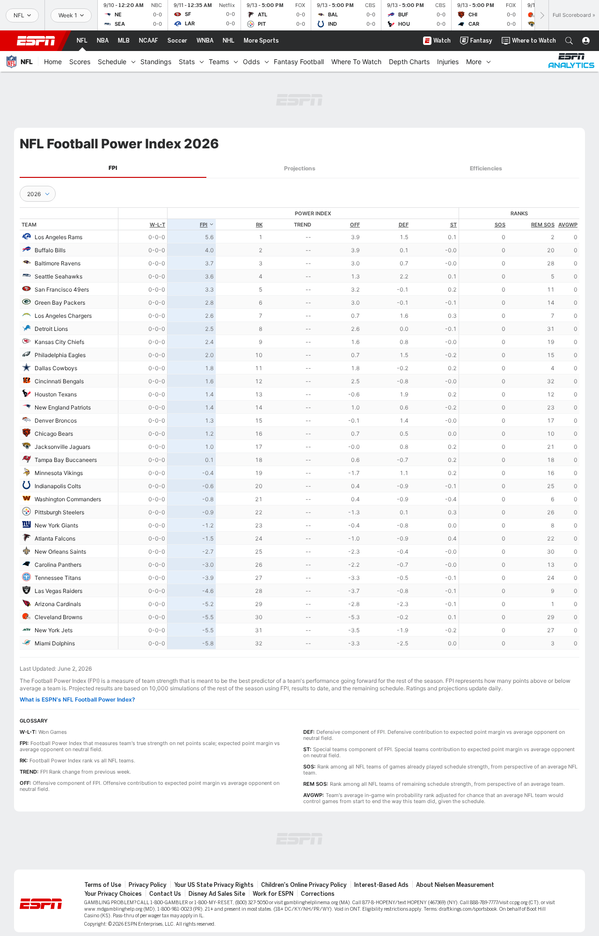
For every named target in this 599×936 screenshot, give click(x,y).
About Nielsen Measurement (455, 885)
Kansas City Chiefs (59, 341)
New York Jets (54, 630)
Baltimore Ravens (57, 263)
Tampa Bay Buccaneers (66, 459)
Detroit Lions (51, 328)
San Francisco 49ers (62, 289)
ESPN (36, 40)
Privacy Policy (148, 885)
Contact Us (165, 894)
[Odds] (266, 61)
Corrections (318, 894)
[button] (569, 40)
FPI (113, 167)
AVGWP (567, 224)
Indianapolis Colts (58, 486)
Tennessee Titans (58, 577)
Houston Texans (56, 394)
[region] (348, 428)
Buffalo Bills (50, 250)
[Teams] (236, 61)
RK (259, 224)
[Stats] (201, 61)
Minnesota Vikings (59, 472)
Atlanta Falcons (55, 538)
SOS (500, 224)
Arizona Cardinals (58, 603)
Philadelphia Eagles (60, 354)
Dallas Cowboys (56, 368)
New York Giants (56, 525)
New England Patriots (63, 407)
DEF (404, 224)
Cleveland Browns (58, 617)
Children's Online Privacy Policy (304, 885)
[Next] (541, 15)
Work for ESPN (273, 894)
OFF (355, 224)
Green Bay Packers (60, 302)
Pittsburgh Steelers (59, 512)
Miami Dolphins (55, 643)
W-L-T (157, 224)
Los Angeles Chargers (63, 315)
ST (453, 224)
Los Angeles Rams (58, 237)
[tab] (113, 168)
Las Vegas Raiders (58, 590)
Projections (299, 168)
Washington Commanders (68, 499)
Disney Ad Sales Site (217, 894)
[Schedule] (133, 61)
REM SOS (543, 224)
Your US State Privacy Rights (214, 885)
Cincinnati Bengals (59, 381)
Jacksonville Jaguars (62, 446)
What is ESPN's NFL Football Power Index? (77, 699)
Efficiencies (486, 168)
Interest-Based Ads (381, 885)
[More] (488, 61)
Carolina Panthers (58, 564)
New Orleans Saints (60, 551)
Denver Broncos (56, 420)
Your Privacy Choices (113, 894)
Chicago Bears (54, 433)
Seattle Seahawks (58, 276)
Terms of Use (102, 885)
